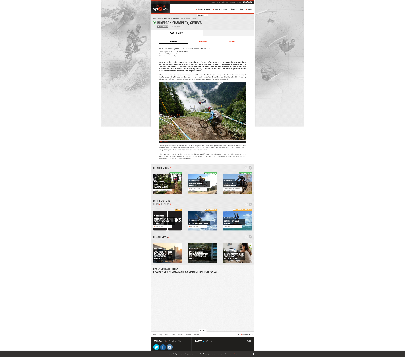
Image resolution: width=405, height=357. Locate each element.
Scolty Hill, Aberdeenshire (230, 184)
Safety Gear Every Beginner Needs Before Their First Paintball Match (198, 255)
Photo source (164, 141)
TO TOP (202, 331)
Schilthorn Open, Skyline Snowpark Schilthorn (161, 221)
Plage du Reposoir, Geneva (232, 222)
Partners (232, 2)
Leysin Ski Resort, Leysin (198, 223)
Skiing (179, 210)
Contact (239, 2)
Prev (246, 168)
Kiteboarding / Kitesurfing (243, 210)
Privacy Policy (232, 354)
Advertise (225, 2)
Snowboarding (211, 210)
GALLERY (232, 41)
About (213, 2)
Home (154, 18)
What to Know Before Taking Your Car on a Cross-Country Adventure (163, 255)
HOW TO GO (203, 41)
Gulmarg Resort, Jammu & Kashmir (161, 185)
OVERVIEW (173, 41)
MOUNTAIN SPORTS (162, 18)
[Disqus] (202, 302)
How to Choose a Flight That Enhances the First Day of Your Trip (234, 256)
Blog (241, 9)
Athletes (234, 9)
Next (250, 168)
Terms (218, 2)
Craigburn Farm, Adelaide (196, 184)
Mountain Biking (174, 18)
